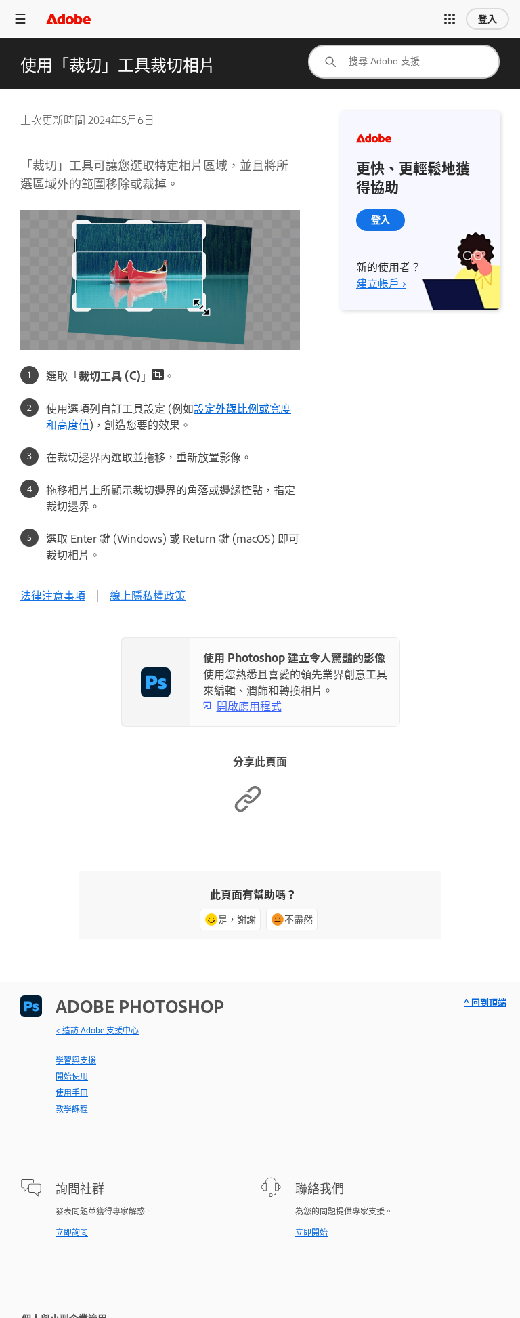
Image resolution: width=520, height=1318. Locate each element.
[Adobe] (68, 18)
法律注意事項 (52, 595)
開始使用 (72, 1076)
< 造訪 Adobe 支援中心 (97, 1030)
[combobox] (404, 62)
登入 (487, 19)
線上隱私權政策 (148, 595)
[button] (449, 19)
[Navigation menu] (20, 18)
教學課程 (72, 1109)
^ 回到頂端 (485, 1001)
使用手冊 (72, 1092)
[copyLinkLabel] (248, 809)
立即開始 (311, 1232)
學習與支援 (76, 1060)
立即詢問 (72, 1232)
